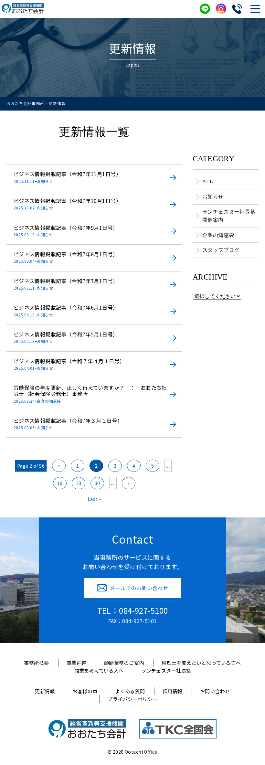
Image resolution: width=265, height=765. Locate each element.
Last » (94, 499)
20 (78, 483)
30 (97, 483)
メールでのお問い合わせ (139, 588)
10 (60, 483)
